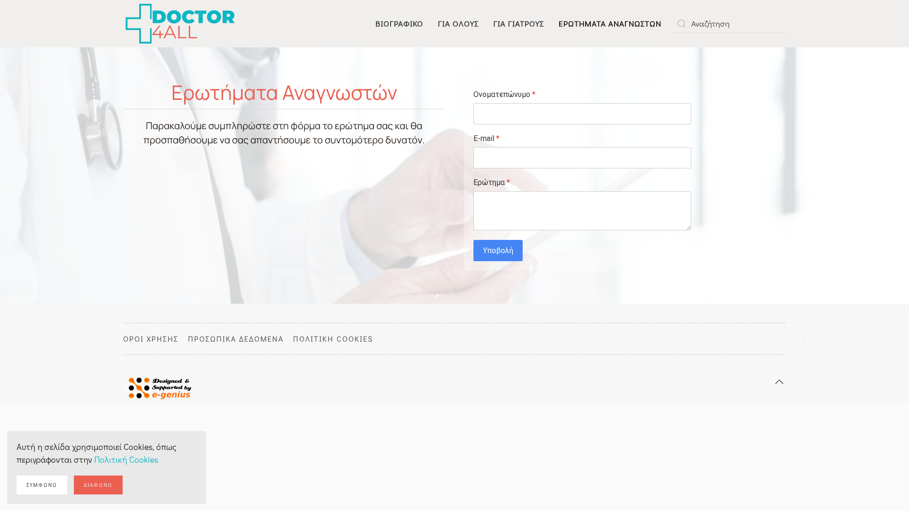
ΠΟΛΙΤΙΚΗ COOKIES (333, 339)
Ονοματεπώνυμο (504, 94)
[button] (779, 382)
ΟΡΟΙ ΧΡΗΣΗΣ (150, 339)
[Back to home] (180, 23)
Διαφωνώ (98, 484)
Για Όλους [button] (458, 23)
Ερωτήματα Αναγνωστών (610, 23)
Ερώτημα (491, 182)
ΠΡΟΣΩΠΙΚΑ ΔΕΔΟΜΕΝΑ (236, 339)
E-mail (486, 138)
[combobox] (729, 23)
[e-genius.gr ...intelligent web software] (157, 386)
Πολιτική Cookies (126, 459)
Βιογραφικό (399, 23)
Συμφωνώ (42, 484)
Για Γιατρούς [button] (518, 23)
